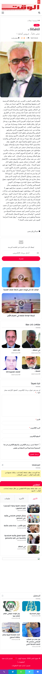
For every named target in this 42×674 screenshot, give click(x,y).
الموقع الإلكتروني (35, 436)
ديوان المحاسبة (35, 613)
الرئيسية (35, 20)
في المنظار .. (36, 350)
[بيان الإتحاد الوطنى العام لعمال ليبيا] (11, 606)
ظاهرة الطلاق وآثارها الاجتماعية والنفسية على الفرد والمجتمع (15, 537)
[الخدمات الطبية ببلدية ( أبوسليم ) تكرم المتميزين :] (33, 509)
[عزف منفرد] (11, 339)
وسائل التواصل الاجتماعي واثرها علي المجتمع (15, 517)
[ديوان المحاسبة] (31, 606)
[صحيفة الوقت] (21, 7)
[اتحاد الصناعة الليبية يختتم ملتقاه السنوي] (11, 627)
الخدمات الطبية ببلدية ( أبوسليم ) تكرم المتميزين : (15, 507)
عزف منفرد (16, 350)
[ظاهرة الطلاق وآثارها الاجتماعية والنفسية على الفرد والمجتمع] (33, 539)
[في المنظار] (33, 549)
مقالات (29, 20)
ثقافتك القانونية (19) (13, 371)
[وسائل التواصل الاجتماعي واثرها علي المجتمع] (33, 519)
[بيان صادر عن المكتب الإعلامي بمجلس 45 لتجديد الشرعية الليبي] (31, 629)
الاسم (38, 419)
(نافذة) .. (37, 371)
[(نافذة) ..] (31, 362)
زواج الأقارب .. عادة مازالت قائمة (15, 525)
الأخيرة (21, 498)
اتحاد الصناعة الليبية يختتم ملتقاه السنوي (11, 636)
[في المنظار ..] (31, 339)
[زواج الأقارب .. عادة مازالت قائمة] (33, 528)
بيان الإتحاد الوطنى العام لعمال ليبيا (11, 615)
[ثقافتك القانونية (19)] (11, 363)
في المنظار (22, 546)
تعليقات (7, 498)
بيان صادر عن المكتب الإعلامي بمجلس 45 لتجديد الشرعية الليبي (33, 642)
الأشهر (35, 498)
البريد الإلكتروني (34, 428)
